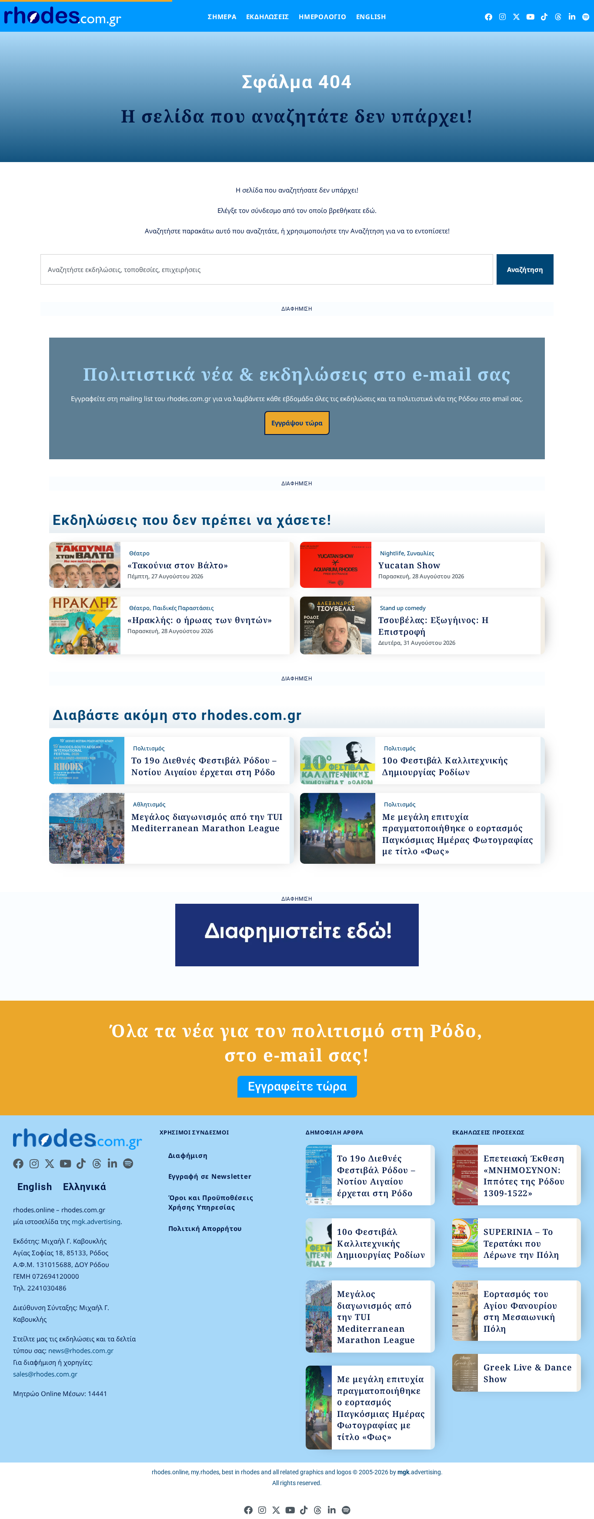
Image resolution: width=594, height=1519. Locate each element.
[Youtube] (530, 16)
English (371, 16)
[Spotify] (586, 16)
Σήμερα (222, 16)
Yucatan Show (409, 565)
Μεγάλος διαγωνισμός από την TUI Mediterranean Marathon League (207, 822)
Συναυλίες (420, 553)
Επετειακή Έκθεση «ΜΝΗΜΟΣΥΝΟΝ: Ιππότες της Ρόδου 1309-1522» (524, 1176)
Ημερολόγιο (323, 16)
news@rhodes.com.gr (80, 1350)
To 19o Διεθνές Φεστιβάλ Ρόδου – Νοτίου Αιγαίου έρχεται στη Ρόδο (204, 766)
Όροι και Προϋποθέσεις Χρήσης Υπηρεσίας (211, 1202)
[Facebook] (488, 16)
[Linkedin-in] (572, 16)
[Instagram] (502, 16)
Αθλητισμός (149, 804)
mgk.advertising (96, 1221)
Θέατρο (139, 553)
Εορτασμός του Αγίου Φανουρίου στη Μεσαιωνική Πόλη (520, 1311)
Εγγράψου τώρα (297, 422)
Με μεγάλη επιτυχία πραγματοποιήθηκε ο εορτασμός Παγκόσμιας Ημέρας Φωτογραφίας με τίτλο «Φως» (458, 834)
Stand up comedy (403, 608)
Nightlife (392, 553)
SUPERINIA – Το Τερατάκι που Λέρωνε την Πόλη (521, 1243)
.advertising (419, 1472)
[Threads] (558, 16)
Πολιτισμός (148, 748)
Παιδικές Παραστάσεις (183, 608)
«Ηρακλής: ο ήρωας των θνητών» (200, 620)
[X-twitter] (516, 16)
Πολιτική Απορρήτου (205, 1228)
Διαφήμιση (188, 1155)
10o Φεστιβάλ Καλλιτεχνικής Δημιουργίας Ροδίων (445, 766)
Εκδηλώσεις (268, 16)
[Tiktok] (544, 16)
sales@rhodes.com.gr (45, 1374)
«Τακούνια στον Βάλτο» (177, 565)
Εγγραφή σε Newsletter (210, 1176)
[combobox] (266, 269)
